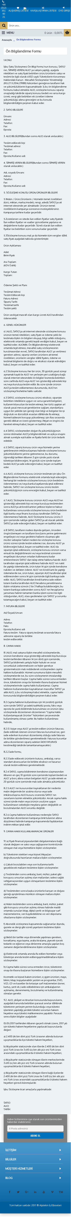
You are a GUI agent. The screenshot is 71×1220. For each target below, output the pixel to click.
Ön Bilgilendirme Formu (28, 39)
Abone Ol (35, 1135)
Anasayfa (7, 40)
